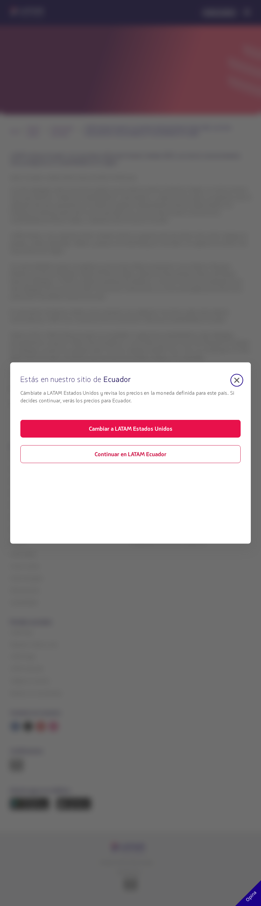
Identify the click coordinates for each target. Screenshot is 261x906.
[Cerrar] (237, 380)
